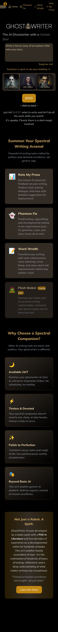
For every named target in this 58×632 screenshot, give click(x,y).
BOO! (29, 98)
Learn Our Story (29, 589)
